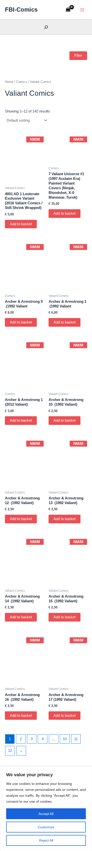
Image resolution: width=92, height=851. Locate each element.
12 (10, 751)
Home (9, 82)
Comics (21, 82)
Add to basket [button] (21, 224)
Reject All (46, 840)
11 (76, 739)
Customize (46, 827)
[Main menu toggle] (82, 10)
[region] (46, 809)
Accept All (46, 814)
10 (65, 739)
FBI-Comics (21, 9)
